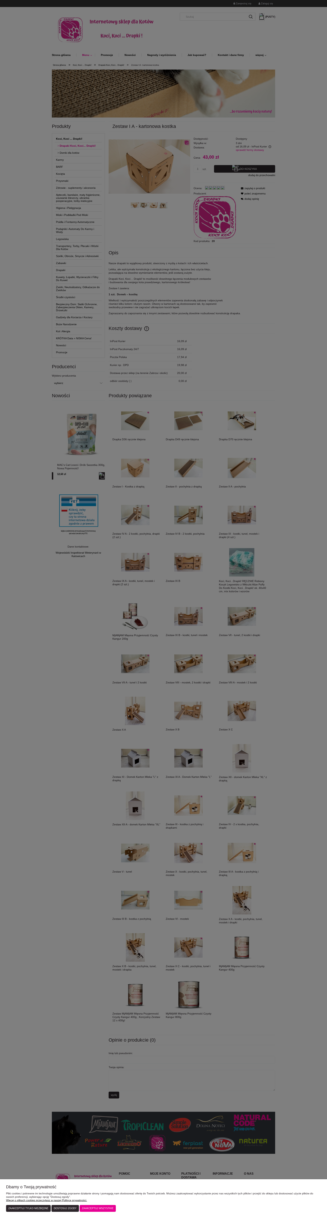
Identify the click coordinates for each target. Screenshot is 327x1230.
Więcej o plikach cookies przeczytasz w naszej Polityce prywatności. (46, 1200)
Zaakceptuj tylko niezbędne (28, 1208)
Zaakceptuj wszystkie (98, 1208)
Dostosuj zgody (65, 1208)
